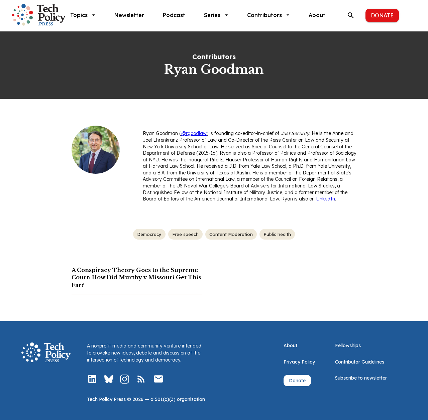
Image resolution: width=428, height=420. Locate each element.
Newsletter (129, 15)
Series (212, 15)
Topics (79, 15)
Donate (382, 15)
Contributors (264, 15)
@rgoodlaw (194, 133)
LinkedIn (325, 199)
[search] (350, 15)
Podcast (174, 15)
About (317, 15)
